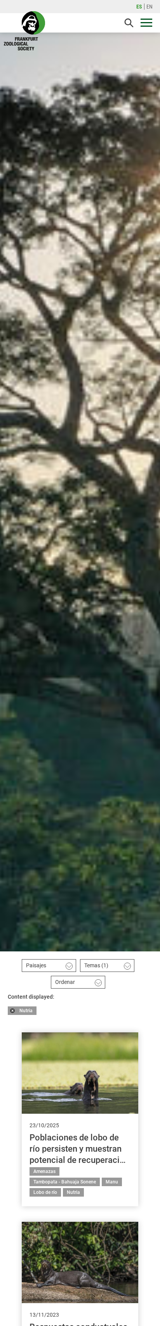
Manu (112, 1182)
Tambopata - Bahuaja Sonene (64, 1182)
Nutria (26, 1010)
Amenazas (44, 1171)
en (149, 6)
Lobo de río (45, 1192)
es (139, 6)
